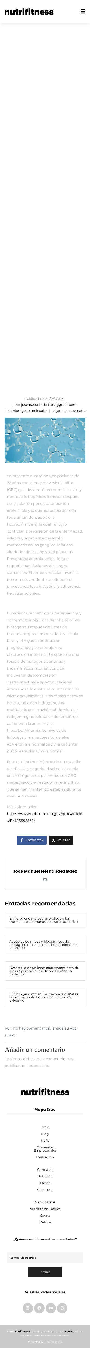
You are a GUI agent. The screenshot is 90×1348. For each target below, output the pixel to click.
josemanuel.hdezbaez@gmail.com (48, 405)
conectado (56, 1059)
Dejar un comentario (68, 411)
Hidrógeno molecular (29, 411)
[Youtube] (51, 1308)
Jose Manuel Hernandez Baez (45, 871)
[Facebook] (39, 1308)
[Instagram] (28, 1308)
